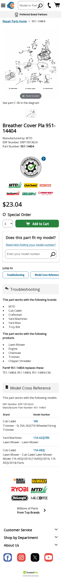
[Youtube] (48, 557)
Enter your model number (23, 254)
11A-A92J (39, 450)
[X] (35, 557)
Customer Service (18, 530)
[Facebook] (7, 557)
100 (35, 421)
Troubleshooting (15, 275)
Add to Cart (40, 223)
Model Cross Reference (47, 275)
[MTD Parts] (39, 489)
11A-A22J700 (41, 438)
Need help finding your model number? (31, 245)
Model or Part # (30, 5)
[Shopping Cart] (57, 5)
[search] (40, 5)
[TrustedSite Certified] (30, 573)
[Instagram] (21, 557)
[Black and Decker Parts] (19, 481)
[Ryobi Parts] (19, 489)
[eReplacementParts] (11, 5)
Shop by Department (21, 537)
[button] (3, 5)
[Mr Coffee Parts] (39, 498)
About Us (11, 545)
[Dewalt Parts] (39, 481)
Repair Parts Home (15, 21)
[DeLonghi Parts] (19, 498)
